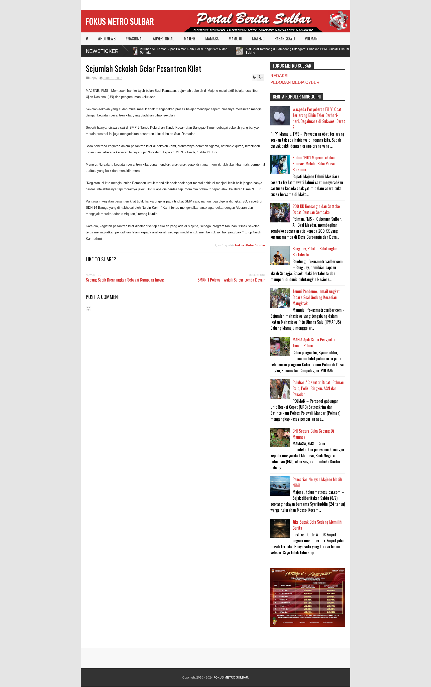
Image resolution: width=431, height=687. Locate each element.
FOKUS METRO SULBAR (120, 21)
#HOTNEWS (106, 39)
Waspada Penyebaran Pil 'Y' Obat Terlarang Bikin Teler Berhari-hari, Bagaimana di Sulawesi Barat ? (319, 118)
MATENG (258, 39)
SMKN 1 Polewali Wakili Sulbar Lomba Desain (231, 280)
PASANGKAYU (285, 39)
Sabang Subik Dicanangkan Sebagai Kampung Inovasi (126, 280)
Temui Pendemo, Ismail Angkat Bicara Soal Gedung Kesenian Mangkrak (316, 297)
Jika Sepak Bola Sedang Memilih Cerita (317, 525)
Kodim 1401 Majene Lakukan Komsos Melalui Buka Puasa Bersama (314, 164)
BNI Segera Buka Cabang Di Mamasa (313, 434)
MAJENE (189, 39)
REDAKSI (279, 76)
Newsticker (102, 51)
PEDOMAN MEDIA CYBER (295, 82)
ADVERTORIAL (163, 39)
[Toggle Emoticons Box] (88, 308)
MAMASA (212, 39)
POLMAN (311, 39)
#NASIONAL (134, 39)
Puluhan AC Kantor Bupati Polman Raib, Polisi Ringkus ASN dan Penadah (177, 50)
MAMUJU (235, 39)
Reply (93, 78)
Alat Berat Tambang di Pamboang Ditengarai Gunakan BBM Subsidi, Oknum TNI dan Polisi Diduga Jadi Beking (309, 50)
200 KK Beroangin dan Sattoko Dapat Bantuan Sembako (316, 209)
